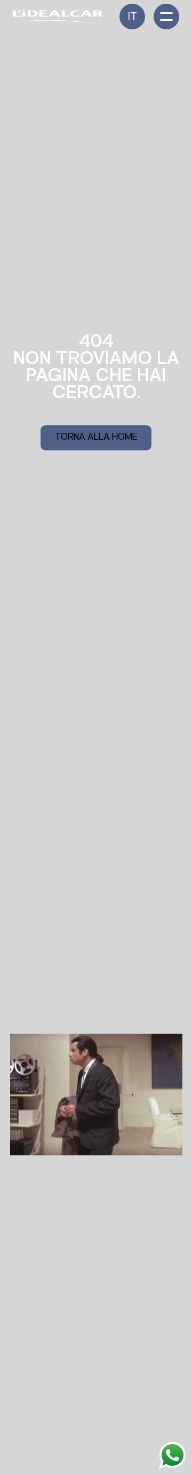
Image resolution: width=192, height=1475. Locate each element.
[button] (132, 16)
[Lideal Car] (58, 16)
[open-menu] (166, 16)
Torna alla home (96, 437)
